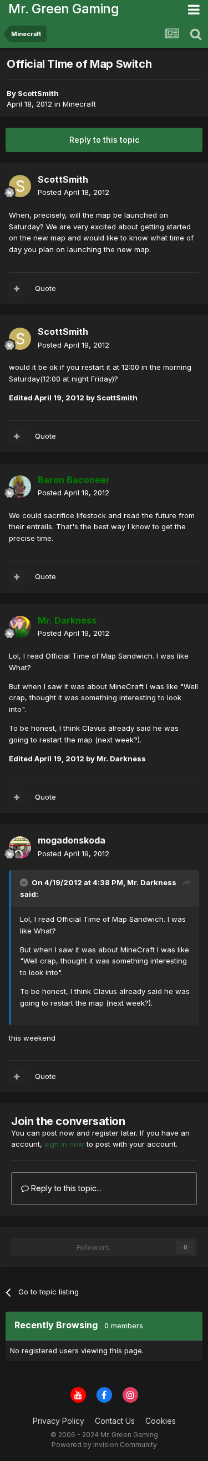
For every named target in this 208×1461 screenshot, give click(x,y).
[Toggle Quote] (25, 882)
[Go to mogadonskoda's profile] (20, 847)
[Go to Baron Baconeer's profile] (20, 486)
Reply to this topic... (65, 1188)
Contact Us (115, 1420)
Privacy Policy (58, 1420)
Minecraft (79, 103)
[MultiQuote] (16, 289)
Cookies (160, 1420)
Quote (45, 288)
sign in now (64, 1143)
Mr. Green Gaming (63, 9)
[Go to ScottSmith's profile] (20, 186)
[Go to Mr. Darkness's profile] (20, 627)
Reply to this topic (104, 139)
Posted (73, 192)
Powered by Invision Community (104, 1444)
